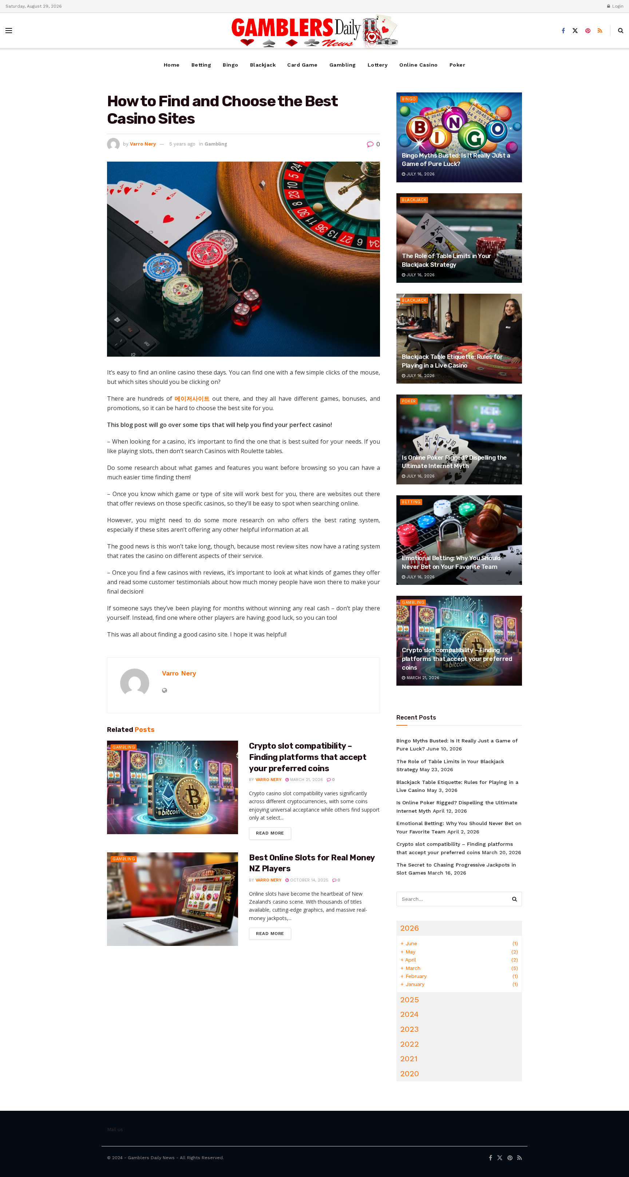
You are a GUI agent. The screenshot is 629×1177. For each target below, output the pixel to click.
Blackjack (263, 65)
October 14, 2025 (308, 880)
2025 (409, 999)
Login (617, 6)
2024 (409, 1014)
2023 (409, 1029)
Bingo (230, 65)
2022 (409, 1044)
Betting (201, 65)
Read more (270, 833)
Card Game (302, 65)
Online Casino (418, 65)
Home (172, 65)
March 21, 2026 (306, 779)
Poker (458, 65)
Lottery (378, 65)
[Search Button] (514, 899)
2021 (409, 1058)
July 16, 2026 (420, 174)
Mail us (115, 1129)
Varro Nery (143, 144)
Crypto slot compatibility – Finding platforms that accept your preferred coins (307, 757)
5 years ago (182, 144)
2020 (409, 1073)
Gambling (342, 65)
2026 (409, 927)
